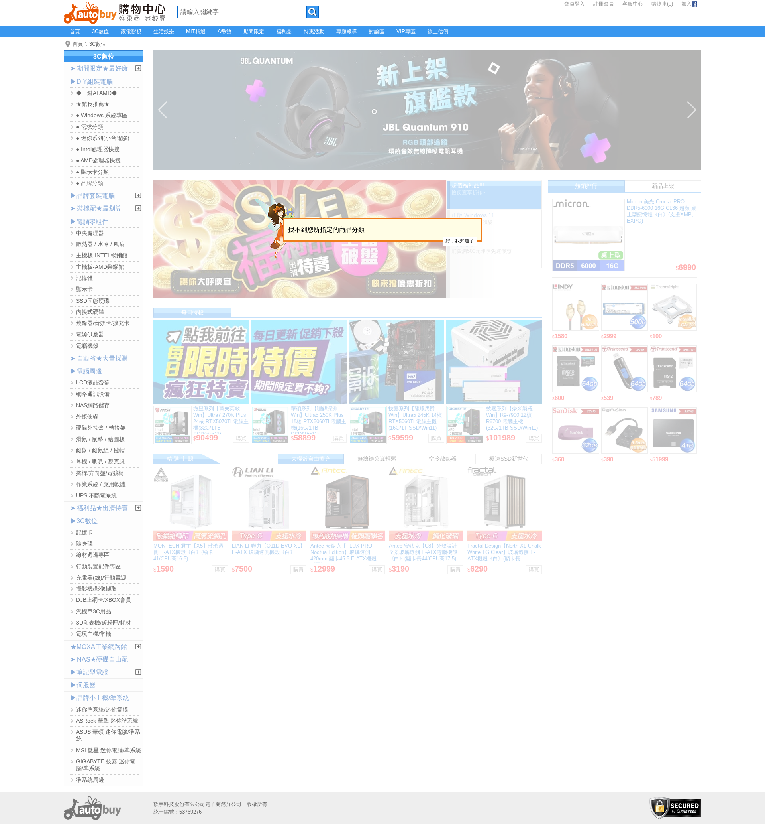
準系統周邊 (90, 780)
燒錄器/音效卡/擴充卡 (102, 323)
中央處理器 (90, 233)
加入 (686, 4)
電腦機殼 (87, 346)
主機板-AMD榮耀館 (100, 267)
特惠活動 (314, 31)
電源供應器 (90, 334)
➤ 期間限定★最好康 (99, 68)
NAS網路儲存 (93, 405)
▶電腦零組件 (89, 221)
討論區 (376, 31)
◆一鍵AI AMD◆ (96, 93)
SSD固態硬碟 (93, 301)
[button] (162, 110)
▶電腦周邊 (86, 371)
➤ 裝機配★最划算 (96, 208)
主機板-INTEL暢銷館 (102, 255)
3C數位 (100, 31)
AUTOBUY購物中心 (114, 12)
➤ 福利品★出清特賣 (99, 508)
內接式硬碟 (90, 312)
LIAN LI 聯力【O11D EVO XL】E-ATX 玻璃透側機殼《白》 (268, 549)
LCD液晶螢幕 (93, 382)
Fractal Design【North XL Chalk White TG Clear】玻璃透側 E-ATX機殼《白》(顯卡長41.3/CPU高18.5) (504, 555)
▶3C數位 (84, 521)
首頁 (75, 31)
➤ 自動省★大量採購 (99, 358)
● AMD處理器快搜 (98, 160)
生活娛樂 (163, 31)
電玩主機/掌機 (93, 634)
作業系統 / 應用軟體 (101, 484)
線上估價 (438, 31)
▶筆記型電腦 (89, 672)
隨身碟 (84, 543)
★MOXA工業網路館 (98, 646)
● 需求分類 (89, 127)
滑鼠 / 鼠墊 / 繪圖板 (100, 439)
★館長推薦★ (93, 104)
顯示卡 (84, 289)
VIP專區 (406, 31)
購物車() (662, 4)
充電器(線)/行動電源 (101, 577)
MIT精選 (196, 31)
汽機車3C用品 (93, 611)
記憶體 (84, 278)
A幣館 (224, 31)
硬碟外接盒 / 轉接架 (101, 427)
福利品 (284, 31)
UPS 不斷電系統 (96, 495)
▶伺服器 (83, 685)
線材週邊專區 (93, 555)
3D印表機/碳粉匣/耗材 (103, 622)
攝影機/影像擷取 (96, 588)
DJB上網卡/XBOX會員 (103, 600)
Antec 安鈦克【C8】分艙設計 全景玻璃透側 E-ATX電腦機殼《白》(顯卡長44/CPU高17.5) (423, 552)
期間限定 (253, 31)
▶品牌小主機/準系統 (99, 697)
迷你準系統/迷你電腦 (102, 709)
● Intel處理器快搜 (98, 149)
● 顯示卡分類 (92, 172)
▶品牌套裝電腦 (92, 195)
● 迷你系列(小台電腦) (102, 138)
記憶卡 (84, 532)
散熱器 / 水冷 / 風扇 (100, 244)
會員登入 (574, 4)
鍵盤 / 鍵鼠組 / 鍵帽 (100, 450)
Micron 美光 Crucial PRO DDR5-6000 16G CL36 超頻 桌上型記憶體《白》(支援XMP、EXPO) (662, 211)
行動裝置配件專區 (98, 566)
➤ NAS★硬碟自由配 (99, 659)
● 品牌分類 (89, 183)
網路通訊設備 (93, 394)
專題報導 (346, 31)
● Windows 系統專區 (102, 115)
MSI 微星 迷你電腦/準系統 (108, 750)
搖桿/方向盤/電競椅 (100, 473)
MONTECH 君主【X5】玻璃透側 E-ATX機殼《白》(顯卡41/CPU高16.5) (188, 552)
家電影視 (131, 31)
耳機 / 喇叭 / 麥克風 (100, 461)
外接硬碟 (87, 416)
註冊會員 (603, 4)
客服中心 (632, 4)
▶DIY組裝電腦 (91, 81)
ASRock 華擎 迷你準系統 (107, 721)
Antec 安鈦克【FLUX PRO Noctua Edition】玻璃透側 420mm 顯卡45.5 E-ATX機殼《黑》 (343, 555)
